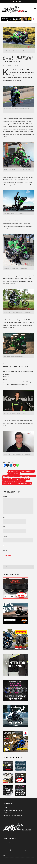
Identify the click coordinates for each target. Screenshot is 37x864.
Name (4, 517)
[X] (7, 465)
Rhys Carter (24, 478)
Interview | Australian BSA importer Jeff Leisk (15, 846)
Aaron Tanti (8, 481)
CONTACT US (7, 813)
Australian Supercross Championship (19, 476)
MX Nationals (14, 471)
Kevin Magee (14, 474)
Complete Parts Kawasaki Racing (17, 483)
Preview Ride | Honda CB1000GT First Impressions (17, 850)
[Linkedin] (10, 465)
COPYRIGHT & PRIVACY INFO (12, 815)
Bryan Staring (28, 471)
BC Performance (10, 478)
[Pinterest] (14, 465)
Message (5, 496)
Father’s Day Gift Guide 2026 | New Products (15, 842)
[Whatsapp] (17, 465)
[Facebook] (4, 465)
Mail (4, 526)
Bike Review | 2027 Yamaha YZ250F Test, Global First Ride (17, 854)
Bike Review (8, 65)
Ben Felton (20, 481)
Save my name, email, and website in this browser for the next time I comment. (18, 549)
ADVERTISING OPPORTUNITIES (13, 810)
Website (5, 536)
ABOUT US (6, 808)
